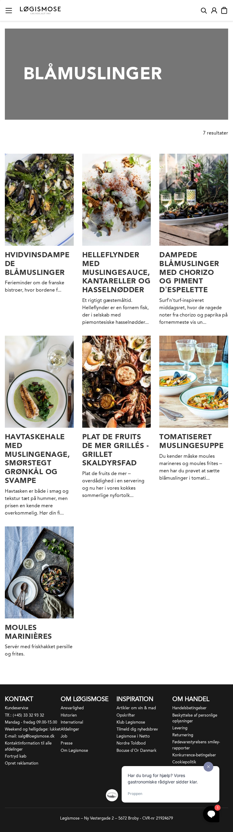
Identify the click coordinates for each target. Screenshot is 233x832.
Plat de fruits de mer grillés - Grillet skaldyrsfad (115, 449)
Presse (67, 743)
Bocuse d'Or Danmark (136, 750)
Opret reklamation (21, 763)
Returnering (182, 735)
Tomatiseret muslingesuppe (191, 441)
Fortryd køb (15, 756)
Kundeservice (16, 708)
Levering (179, 728)
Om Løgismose (74, 750)
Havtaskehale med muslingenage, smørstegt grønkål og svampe (37, 458)
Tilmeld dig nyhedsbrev (137, 729)
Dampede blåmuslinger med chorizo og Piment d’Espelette (189, 272)
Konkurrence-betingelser (194, 755)
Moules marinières (28, 632)
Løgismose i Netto (133, 736)
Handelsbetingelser (189, 708)
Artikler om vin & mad (136, 708)
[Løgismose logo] (40, 11)
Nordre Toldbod (131, 743)
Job (64, 736)
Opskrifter (125, 715)
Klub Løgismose (130, 722)
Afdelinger (70, 729)
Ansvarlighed (72, 708)
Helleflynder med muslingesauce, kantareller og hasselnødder (116, 272)
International (72, 722)
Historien (69, 715)
